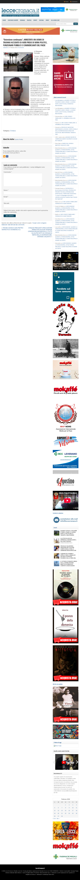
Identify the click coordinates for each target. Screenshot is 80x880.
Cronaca (22, 20)
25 (76, 813)
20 (58, 813)
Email (6, 197)
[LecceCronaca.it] (20, 16)
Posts (66, 1)
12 (54, 810)
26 (54, 816)
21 (62, 813)
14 (62, 810)
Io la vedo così (55, 20)
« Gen (54, 818)
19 (54, 813)
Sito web (6, 203)
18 (76, 810)
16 (69, 810)
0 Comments (21, 47)
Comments (74, 1)
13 (58, 810)
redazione (5, 47)
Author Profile (19, 139)
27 (58, 816)
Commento (8, 172)
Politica (29, 20)
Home (4, 20)
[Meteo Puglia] (57, 745)
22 (65, 813)
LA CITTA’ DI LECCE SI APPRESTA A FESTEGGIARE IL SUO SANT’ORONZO (68, 540)
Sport (47, 20)
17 (72, 810)
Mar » (58, 818)
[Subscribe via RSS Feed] (4, 156)
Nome (6, 190)
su (60, 100)
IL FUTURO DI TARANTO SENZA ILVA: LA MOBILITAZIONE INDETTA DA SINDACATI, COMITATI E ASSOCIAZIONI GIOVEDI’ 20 (68, 564)
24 (72, 813)
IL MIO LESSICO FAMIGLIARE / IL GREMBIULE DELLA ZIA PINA (65, 118)
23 (69, 813)
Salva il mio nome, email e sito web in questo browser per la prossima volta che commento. (26, 211)
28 (62, 816)
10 (72, 807)
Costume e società (13, 20)
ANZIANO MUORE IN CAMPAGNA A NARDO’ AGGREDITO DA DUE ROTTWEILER (66, 139)
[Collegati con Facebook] (7, 156)
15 (65, 810)
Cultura (41, 20)
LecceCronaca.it (40, 868)
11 (76, 807)
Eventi (35, 20)
